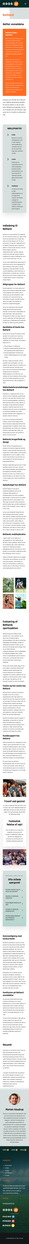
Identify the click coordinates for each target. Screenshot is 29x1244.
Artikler (7, 1168)
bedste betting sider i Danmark (13, 54)
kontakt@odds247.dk (8, 1203)
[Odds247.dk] (10, 3)
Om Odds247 (8, 1173)
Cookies (7, 1170)
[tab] (14, 890)
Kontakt (7, 1175)
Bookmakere (8, 1165)
